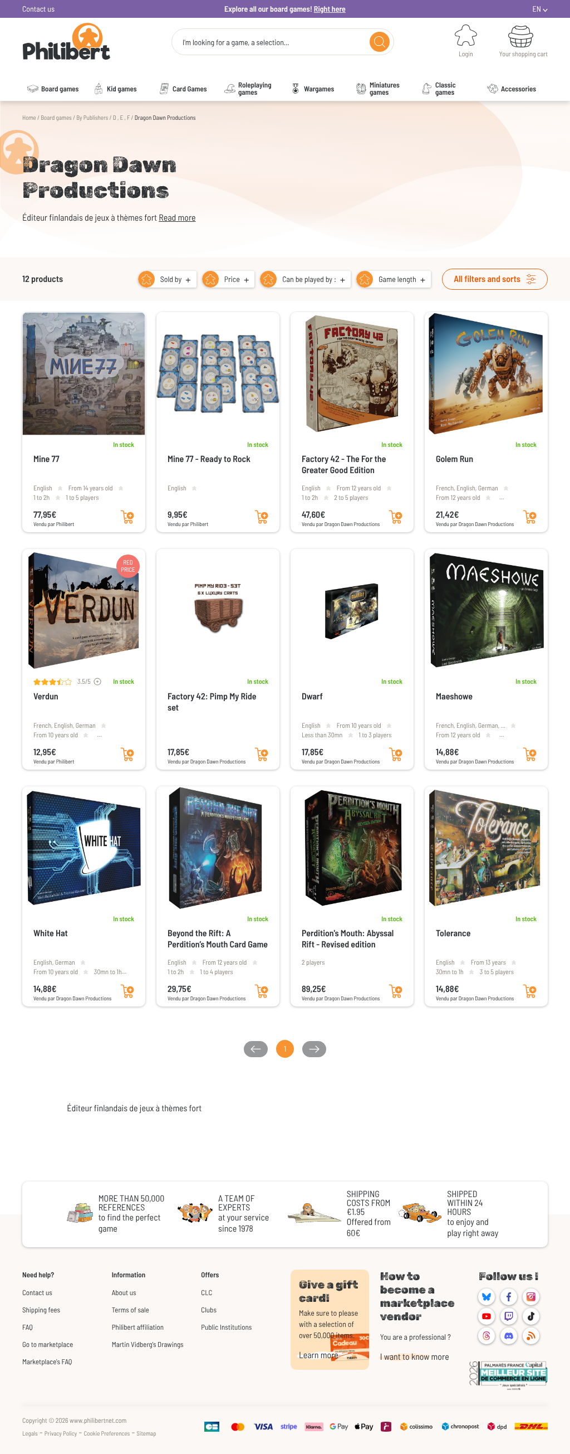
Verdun (45, 696)
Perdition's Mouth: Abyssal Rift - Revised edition (348, 939)
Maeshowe (454, 696)
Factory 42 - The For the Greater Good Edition (344, 464)
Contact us (38, 8)
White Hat (50, 933)
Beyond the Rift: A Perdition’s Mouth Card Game (218, 939)
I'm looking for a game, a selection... (236, 42)
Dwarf (312, 696)
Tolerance (453, 933)
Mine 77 (46, 459)
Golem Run (454, 459)
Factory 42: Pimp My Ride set (212, 702)
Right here (330, 8)
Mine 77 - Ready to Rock (209, 459)
